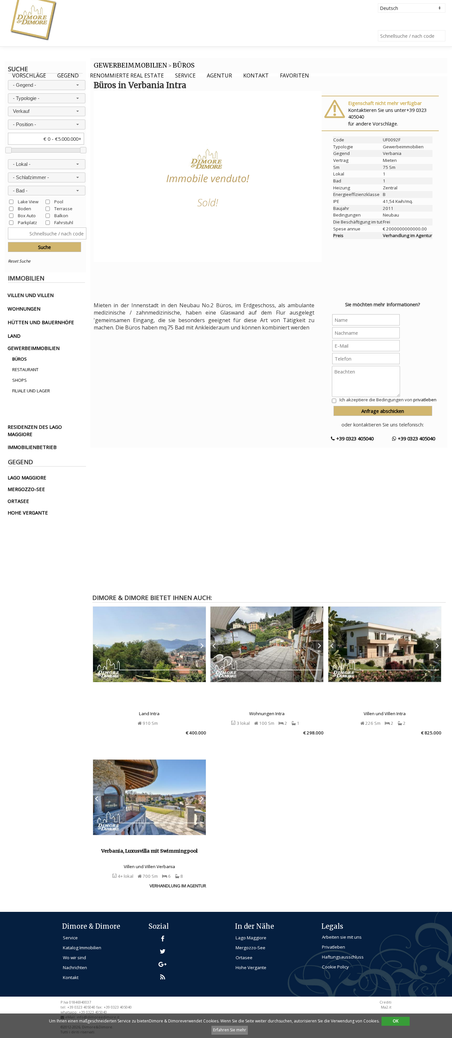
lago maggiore (27, 477)
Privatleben (333, 947)
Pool (58, 201)
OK (395, 1021)
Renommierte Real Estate (127, 75)
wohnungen (24, 308)
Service (185, 75)
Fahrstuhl (63, 222)
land (14, 335)
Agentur (219, 75)
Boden (24, 208)
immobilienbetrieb (32, 447)
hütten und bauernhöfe (41, 322)
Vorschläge (29, 75)
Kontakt (256, 75)
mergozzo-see (26, 489)
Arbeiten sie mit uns (342, 937)
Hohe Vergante (251, 967)
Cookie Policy (335, 967)
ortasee (18, 501)
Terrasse (63, 208)
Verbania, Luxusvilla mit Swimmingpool (149, 851)
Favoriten (294, 75)
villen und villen (31, 295)
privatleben (424, 400)
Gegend (68, 75)
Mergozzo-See (250, 948)
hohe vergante (28, 512)
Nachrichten (75, 967)
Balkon (61, 215)
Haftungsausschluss (343, 957)
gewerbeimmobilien (34, 348)
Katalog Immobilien (82, 948)
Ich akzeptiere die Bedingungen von (387, 400)
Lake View (28, 201)
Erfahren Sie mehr (229, 1030)
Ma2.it (386, 1007)
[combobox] (47, 85)
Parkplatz (27, 222)
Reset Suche (19, 261)
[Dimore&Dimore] (33, 20)
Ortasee (244, 958)
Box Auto (27, 215)
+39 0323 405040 (354, 438)
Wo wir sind (74, 958)
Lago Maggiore (251, 938)
